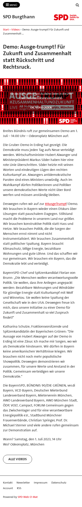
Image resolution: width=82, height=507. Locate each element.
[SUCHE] (77, 5)
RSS (19, 488)
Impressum (40, 482)
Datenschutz (58, 482)
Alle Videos (17, 459)
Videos (15, 29)
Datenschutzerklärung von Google (40, 98)
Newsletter (23, 482)
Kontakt (8, 482)
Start (6, 29)
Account (8, 488)
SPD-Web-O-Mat (28, 497)
